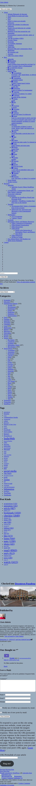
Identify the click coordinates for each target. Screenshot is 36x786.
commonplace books (11, 417)
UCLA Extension (17, 216)
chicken (7, 518)
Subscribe (11, 59)
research (6, 467)
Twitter (7, 479)
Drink (9, 357)
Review (6, 336)
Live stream (11, 381)
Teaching (10, 204)
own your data (7, 454)
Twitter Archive (12, 182)
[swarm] (4, 645)
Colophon (11, 45)
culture (6, 421)
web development (9, 487)
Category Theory (17, 218)
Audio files (16, 86)
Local (5, 326)
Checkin (10, 355)
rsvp (8, 558)
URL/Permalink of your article (13, 755)
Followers (19, 27)
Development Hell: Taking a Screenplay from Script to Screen (24, 207)
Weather (10, 397)
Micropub (7, 449)
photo (9, 544)
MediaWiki (13, 51)
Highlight (10, 369)
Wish (9, 398)
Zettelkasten (7, 495)
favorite (6, 526)
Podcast (6, 335)
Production (11, 312)
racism (6, 465)
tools (5, 477)
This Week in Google (8, 475)
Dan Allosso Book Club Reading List (19, 239)
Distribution (11, 309)
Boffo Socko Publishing (15, 240)
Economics (7, 300)
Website (2, 702)
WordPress (7, 404)
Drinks (15, 99)
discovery (6, 422)
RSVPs (17, 165)
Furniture (6, 319)
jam (6, 533)
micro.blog (7, 446)
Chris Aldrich (4, 2)
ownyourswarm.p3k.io (25, 658)
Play (9, 385)
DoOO (5, 426)
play (6, 546)
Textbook (10, 220)
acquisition (10, 504)
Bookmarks (22, 89)
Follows (21, 113)
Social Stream (12, 180)
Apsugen (10, 54)
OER (5, 453)
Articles (21, 82)
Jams (23, 133)
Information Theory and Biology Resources (21, 221)
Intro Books (19, 234)
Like (9, 378)
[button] (18, 596)
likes (14, 137)
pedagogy (6, 456)
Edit (9, 360)
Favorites (15, 110)
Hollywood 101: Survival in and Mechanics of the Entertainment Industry (21, 211)
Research (6, 183)
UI (4, 481)
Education (7, 302)
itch (5, 532)
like (8, 536)
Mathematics (11, 215)
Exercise (15, 106)
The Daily (8, 473)
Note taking (7, 333)
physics (6, 458)
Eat (9, 359)
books (5, 415)
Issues (24, 119)
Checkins (21, 93)
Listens (24, 141)
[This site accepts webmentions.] (17, 776)
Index (9, 17)
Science (6, 338)
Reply (9, 390)
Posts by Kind (12, 71)
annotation (11, 506)
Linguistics (7, 324)
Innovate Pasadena (8, 441)
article (9, 508)
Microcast (12, 69)
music (5, 451)
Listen (9, 379)
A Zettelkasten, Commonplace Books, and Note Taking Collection (20, 191)
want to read (8, 483)
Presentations (12, 196)
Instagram (11, 371)
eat (7, 522)
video (6, 559)
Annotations (17, 79)
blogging (6, 414)
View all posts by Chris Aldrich (13, 636)
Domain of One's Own (10, 424)
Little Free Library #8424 (15, 55)
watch (11, 562)
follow (9, 528)
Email (2, 698)
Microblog (12, 61)
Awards (10, 305)
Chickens (19, 96)
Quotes (15, 151)
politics (6, 460)
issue (7, 530)
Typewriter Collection (14, 194)
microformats (7, 448)
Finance (10, 310)
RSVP (10, 393)
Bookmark (11, 354)
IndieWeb (11, 185)
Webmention (9, 489)
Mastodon (6, 444)
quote (7, 548)
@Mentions (19, 30)
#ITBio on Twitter (17, 237)
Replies (15, 158)
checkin (12, 515)
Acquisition (11, 350)
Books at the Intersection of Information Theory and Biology (25, 231)
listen (9, 538)
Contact (6, 242)
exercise (7, 524)
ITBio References (17, 235)
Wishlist (15, 174)
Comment (3, 679)
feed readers (8, 432)
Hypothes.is (8, 436)
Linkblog (21, 64)
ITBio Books (15, 228)
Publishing (11, 314)
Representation (12, 315)
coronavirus (7, 419)
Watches (23, 177)
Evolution (11, 343)
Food (5, 317)
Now (17, 20)
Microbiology (12, 347)
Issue (9, 373)
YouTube (7, 493)
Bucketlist (11, 42)
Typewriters (7, 402)
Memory (6, 329)
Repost (10, 392)
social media (10, 471)
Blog (5, 57)
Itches (23, 127)
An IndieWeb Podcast (15, 68)
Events (10, 362)
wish (6, 564)
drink (7, 520)
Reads (14, 155)
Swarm (12, 658)
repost (7, 556)
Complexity (11, 341)
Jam (9, 376)
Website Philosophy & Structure (17, 14)
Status (2, 639)
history (6, 434)
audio (7, 510)
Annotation (11, 352)
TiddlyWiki (20, 48)
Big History (11, 340)
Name (2, 695)
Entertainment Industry (11, 303)
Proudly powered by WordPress (10, 773)
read (10, 550)
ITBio (5, 442)
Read (9, 388)
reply (9, 553)
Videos (23, 169)
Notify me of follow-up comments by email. (18, 708)
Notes (21, 144)
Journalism (7, 322)
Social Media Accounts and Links (18, 16)
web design (6, 485)
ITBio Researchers (17, 227)
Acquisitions (24, 74)
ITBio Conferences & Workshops (22, 223)
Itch (9, 374)
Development (12, 307)
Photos (15, 148)
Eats (14, 103)
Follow (10, 367)
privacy (5, 461)
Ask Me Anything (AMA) (16, 38)
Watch (10, 395)
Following (18, 23)
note (10, 541)
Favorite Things (12, 40)
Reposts (15, 162)
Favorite (10, 366)
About (6, 12)
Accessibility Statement (15, 43)
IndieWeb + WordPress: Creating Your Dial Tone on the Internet (23, 201)
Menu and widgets (6, 9)
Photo (9, 383)
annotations (7, 412)
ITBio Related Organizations (20, 225)
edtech (5, 428)
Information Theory (14, 345)
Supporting (21, 34)
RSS (5, 469)
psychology (6, 463)
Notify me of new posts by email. (14, 712)
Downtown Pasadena (25, 583)
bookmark (12, 512)
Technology (7, 400)
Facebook (7, 430)
